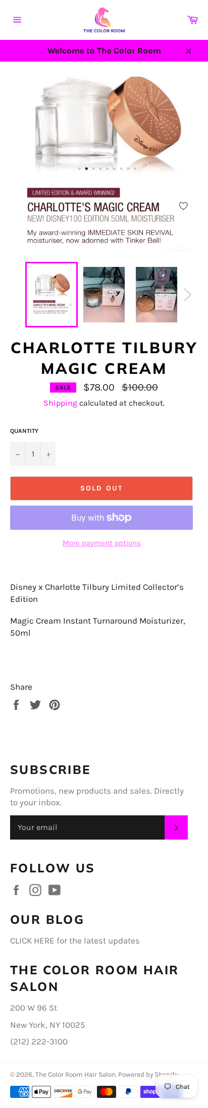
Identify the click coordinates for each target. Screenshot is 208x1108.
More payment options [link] (102, 542)
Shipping (60, 403)
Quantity (24, 430)
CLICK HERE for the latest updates (75, 940)
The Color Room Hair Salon (75, 1074)
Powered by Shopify (148, 1074)
